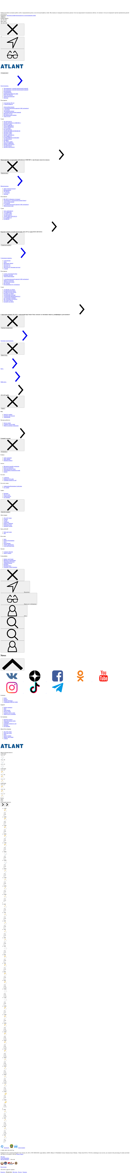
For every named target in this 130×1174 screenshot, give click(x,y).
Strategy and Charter (8, 559)
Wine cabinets (7, 459)
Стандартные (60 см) (9, 103)
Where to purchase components (11, 425)
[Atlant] (12, 71)
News (5, 542)
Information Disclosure (9, 561)
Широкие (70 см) (8, 113)
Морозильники (4, 173)
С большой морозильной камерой (12, 112)
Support (3, 408)
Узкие (5, 262)
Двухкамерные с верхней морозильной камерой (16, 89)
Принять (3, 17)
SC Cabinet (6, 487)
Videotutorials (7, 417)
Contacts (6, 519)
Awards (5, 520)
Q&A (5, 708)
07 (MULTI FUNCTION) (10, 292)
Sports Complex (7, 553)
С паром (6, 268)
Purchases (6, 493)
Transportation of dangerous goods (12, 470)
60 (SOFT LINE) (8, 124)
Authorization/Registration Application (13, 486)
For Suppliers (7, 497)
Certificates (6, 477)
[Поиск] (12, 623)
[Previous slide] (3, 805)
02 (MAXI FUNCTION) (10, 291)
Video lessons (7, 710)
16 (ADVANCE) (8, 139)
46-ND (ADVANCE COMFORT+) (12, 123)
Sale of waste (7, 494)
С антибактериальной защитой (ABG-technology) (16, 108)
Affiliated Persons (8, 563)
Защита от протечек (9, 280)
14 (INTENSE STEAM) (9, 295)
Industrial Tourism (8, 526)
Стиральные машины (6, 245)
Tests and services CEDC (10, 469)
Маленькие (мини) (8, 263)
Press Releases (7, 543)
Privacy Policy (19, 1154)
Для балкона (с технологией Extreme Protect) (15, 200)
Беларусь (3, 1172)
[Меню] (1, 36)
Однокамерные (7, 92)
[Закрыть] (12, 30)
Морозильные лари (8, 206)
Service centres (7, 423)
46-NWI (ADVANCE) (9, 147)
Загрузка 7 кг (7, 266)
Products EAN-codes (9, 479)
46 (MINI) (6, 140)
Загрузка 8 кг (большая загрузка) (12, 267)
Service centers (7, 711)
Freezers (6, 699)
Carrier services (7, 496)
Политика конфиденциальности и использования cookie (21, 15)
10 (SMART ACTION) (9, 289)
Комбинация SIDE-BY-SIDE (11, 93)
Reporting (6, 564)
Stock (5, 539)
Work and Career (8, 532)
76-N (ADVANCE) (8, 211)
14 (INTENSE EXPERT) (10, 297)
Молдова (15, 1172)
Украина (24, 1172)
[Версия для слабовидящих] (12, 55)
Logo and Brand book (9, 546)
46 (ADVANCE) (8, 121)
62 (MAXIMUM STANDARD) (11, 137)
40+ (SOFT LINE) (8, 141)
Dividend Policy (7, 565)
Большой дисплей (8, 275)
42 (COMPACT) (8, 136)
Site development (5, 1159)
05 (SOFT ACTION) (9, 301)
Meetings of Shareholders (10, 560)
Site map (3, 1156)
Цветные (6, 97)
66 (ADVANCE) (8, 129)
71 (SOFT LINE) (8, 213)
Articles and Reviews (9, 544)
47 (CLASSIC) (7, 128)
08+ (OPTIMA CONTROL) (10, 299)
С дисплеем (7, 109)
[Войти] (12, 646)
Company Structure (8, 551)
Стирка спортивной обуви (10, 273)
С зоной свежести (8, 104)
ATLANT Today (8, 518)
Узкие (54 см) (7, 116)
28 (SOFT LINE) (8, 132)
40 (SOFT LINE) (8, 133)
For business (4, 451)
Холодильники (4, 73)
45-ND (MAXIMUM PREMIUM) (12, 131)
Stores (2, 368)
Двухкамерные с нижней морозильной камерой (16, 88)
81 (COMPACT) (8, 217)
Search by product (8, 414)
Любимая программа (9, 282)
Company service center (9, 424)
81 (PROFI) (6, 219)
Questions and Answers (9, 415)
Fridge (5, 698)
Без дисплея (7, 283)
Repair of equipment (8, 467)
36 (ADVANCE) (8, 145)
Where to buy (4, 355)
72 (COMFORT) (8, 212)
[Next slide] (7, 805)
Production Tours (8, 524)
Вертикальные (7, 190)
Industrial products (8, 460)
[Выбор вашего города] (12, 43)
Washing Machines (8, 700)
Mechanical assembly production (11, 466)
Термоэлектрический (9, 96)
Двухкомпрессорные (9, 111)
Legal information (5, 1158)
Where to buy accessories (10, 714)
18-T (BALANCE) (8, 300)
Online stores (3, 381)
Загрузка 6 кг (7, 264)
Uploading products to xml (10, 480)
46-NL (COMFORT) (9, 143)
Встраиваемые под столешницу (12, 284)
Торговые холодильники (6, 328)
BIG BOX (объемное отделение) (12, 199)
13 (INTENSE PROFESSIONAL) (12, 296)
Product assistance (8, 707)
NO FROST (7, 191)
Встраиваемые (7, 91)
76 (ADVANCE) (8, 215)
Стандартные (7, 260)
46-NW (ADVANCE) (9, 135)
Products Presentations (9, 540)
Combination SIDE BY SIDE (11, 702)
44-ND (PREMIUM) (9, 127)
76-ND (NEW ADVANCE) (10, 216)
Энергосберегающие (9, 107)
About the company (5, 512)
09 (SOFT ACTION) (9, 293)
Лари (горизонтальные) (10, 188)
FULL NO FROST (8, 95)
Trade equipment (8, 457)
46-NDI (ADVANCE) (9, 144)
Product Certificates (8, 523)
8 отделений (7, 203)
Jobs (5, 533)
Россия (20, 1172)
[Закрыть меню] (12, 167)
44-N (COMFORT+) (9, 125)
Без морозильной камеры (10, 115)
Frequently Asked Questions (10, 567)
